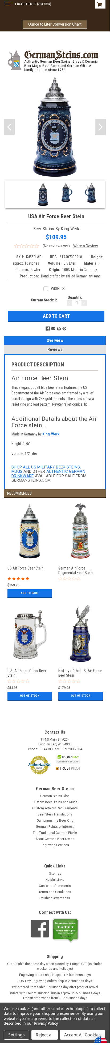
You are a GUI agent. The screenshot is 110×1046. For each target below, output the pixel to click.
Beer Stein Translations (55, 814)
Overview (55, 340)
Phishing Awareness (55, 898)
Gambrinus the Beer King (55, 820)
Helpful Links (55, 880)
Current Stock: (44, 300)
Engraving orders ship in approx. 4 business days (55, 975)
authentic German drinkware (48, 473)
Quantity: (75, 297)
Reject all (45, 1035)
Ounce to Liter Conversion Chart (55, 24)
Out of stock (29, 695)
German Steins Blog (55, 796)
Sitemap (55, 873)
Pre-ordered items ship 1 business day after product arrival (55, 987)
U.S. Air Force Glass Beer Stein (26, 673)
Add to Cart (30, 593)
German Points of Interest (55, 827)
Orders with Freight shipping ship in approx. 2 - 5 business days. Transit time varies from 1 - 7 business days (55, 995)
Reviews (55, 349)
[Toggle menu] (7, 7)
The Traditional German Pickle (55, 833)
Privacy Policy (45, 1023)
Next (100, 127)
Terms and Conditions (55, 892)
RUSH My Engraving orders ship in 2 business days (55, 981)
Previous (9, 127)
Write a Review (85, 246)
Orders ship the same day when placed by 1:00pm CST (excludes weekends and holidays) (55, 966)
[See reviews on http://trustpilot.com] (65, 930)
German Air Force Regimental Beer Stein (75, 570)
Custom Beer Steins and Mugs (55, 802)
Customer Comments (55, 886)
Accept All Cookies (82, 1035)
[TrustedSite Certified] (68, 759)
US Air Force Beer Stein (25, 568)
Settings (16, 1035)
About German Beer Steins (54, 839)
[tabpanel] (29, 553)
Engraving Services (55, 845)
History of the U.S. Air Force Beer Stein (80, 673)
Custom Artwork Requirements (55, 808)
